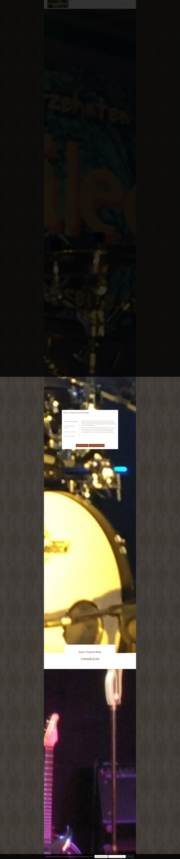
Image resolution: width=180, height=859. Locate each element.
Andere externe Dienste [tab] (70, 432)
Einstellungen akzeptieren (82, 445)
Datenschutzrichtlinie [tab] (69, 436)
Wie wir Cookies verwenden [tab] (71, 421)
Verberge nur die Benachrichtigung (97, 445)
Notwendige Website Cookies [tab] (69, 426)
